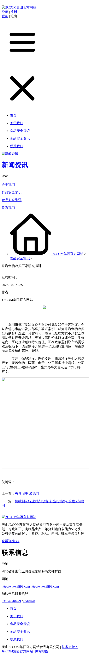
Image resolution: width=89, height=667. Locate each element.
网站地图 (41, 651)
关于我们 (8, 184)
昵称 (5, 16)
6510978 (29, 601)
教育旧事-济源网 (27, 493)
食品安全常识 (12, 192)
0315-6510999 (11, 601)
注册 (14, 12)
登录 (5, 12)
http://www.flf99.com (16, 586)
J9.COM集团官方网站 (67, 254)
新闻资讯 (15, 165)
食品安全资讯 (12, 200)
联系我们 (8, 207)
